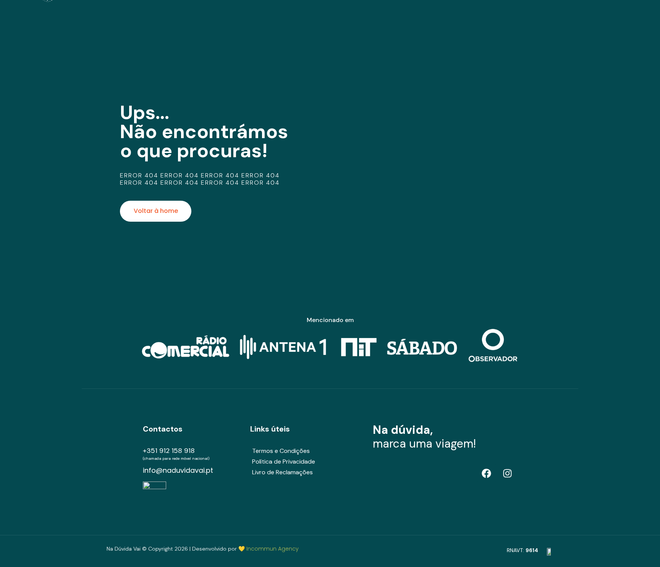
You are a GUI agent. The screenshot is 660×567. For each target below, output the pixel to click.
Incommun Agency (272, 549)
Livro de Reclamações (282, 472)
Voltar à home (156, 210)
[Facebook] (486, 473)
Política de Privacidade (283, 461)
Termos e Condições (281, 451)
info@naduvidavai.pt (178, 470)
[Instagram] (507, 473)
